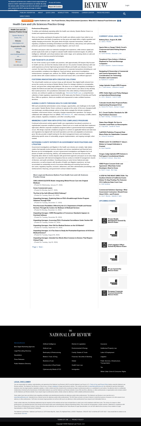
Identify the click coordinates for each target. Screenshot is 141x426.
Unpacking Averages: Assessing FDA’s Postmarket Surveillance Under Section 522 (63, 220)
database (55, 386)
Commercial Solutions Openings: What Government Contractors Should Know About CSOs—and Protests (113, 192)
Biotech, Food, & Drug (50, 356)
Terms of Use (94, 384)
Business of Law (48, 361)
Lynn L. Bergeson (106, 97)
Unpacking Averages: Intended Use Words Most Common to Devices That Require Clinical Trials (62, 239)
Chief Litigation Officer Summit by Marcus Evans (117, 245)
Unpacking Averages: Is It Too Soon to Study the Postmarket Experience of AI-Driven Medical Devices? (63, 232)
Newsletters (63, 12)
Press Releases (19, 359)
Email (19, 62)
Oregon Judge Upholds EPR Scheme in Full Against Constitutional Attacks (113, 155)
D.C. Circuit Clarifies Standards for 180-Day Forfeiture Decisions (113, 114)
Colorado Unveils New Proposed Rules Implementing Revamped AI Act (113, 104)
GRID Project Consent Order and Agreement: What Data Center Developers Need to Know (111, 166)
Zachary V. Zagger (119, 107)
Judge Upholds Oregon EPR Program (112, 85)
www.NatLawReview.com (96, 386)
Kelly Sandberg (105, 184)
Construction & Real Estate (51, 365)
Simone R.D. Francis (107, 107)
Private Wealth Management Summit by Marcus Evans (117, 220)
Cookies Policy (13, 10)
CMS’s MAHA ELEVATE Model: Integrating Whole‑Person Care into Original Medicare (60, 182)
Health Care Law (77, 365)
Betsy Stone (117, 158)
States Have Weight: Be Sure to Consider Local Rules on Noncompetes (113, 123)
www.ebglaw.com (18, 43)
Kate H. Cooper (105, 170)
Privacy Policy (104, 384)
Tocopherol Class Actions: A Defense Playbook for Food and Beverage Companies (112, 61)
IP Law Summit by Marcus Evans (114, 269)
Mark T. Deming (105, 116)
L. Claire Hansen (106, 87)
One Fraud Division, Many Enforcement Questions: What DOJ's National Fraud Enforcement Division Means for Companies (84, 20)
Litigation (103, 356)
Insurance (104, 344)
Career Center (88, 12)
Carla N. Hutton (116, 97)
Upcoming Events (107, 201)
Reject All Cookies (55, 6)
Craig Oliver (104, 126)
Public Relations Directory (22, 363)
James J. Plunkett (106, 41)
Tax (102, 367)
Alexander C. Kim (116, 53)
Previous (118, 20)
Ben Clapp (114, 170)
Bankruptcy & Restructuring (52, 352)
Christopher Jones (116, 116)
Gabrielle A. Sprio (116, 196)
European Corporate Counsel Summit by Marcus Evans (115, 293)
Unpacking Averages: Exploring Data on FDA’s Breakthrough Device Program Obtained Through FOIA (61, 199)
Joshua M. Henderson (107, 136)
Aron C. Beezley (105, 196)
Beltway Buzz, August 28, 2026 (110, 40)
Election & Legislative (79, 344)
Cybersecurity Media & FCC (52, 369)
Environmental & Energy (80, 348)
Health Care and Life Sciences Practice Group (18, 31)
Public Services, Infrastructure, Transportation (110, 362)
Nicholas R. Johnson (107, 158)
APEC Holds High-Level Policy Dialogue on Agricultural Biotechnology (113, 94)
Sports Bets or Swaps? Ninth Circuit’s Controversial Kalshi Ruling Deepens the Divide (113, 49)
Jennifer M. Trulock (114, 126)
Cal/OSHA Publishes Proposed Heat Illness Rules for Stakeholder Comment (113, 133)
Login (127, 5)
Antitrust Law (47, 348)
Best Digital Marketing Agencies (24, 346)
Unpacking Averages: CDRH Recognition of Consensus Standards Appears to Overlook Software (61, 214)
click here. (24, 413)
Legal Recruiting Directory (22, 351)
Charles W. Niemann (117, 65)
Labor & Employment (107, 352)
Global (74, 361)
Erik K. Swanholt (106, 65)
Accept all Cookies (55, 2)
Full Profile (18, 48)
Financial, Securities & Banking (82, 356)
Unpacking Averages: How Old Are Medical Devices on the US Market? (58, 225)
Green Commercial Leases (42, 188)
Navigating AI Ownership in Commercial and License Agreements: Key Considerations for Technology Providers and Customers (113, 74)
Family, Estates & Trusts (79, 352)
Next (120, 20)
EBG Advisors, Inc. (67, 114)
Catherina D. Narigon (118, 87)
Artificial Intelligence (49, 344)
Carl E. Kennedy (106, 53)
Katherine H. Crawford (107, 79)
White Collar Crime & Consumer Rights (113, 371)
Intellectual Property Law (109, 348)
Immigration (75, 369)
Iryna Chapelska (106, 148)
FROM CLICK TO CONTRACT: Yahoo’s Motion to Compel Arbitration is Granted (113, 144)
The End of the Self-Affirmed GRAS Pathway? (49, 193)
